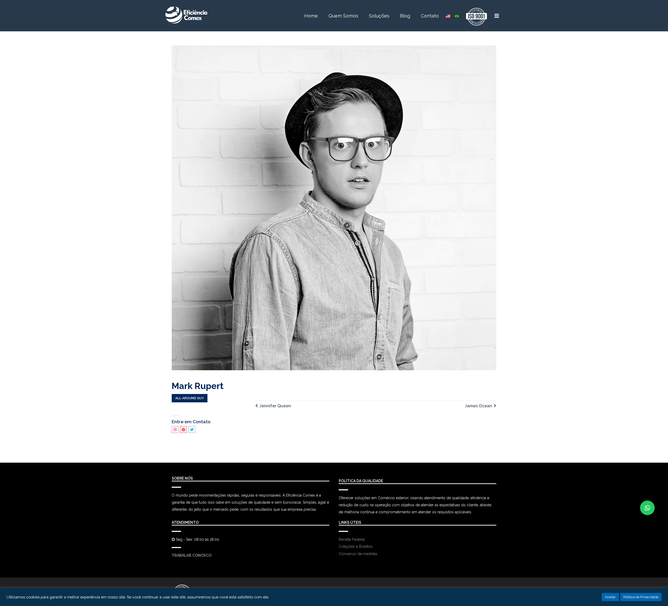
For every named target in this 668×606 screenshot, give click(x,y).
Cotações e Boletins (356, 546)
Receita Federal (352, 539)
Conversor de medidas (358, 554)
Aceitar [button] (610, 597)
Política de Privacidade (640, 597)
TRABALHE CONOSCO (191, 555)
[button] (647, 508)
